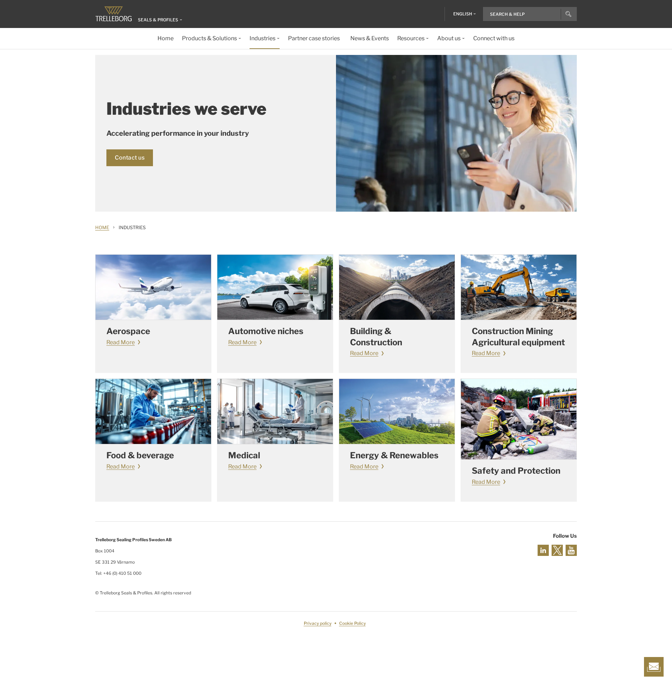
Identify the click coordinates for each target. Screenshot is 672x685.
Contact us (130, 157)
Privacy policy (317, 623)
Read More (120, 342)
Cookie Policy (352, 623)
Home (102, 227)
